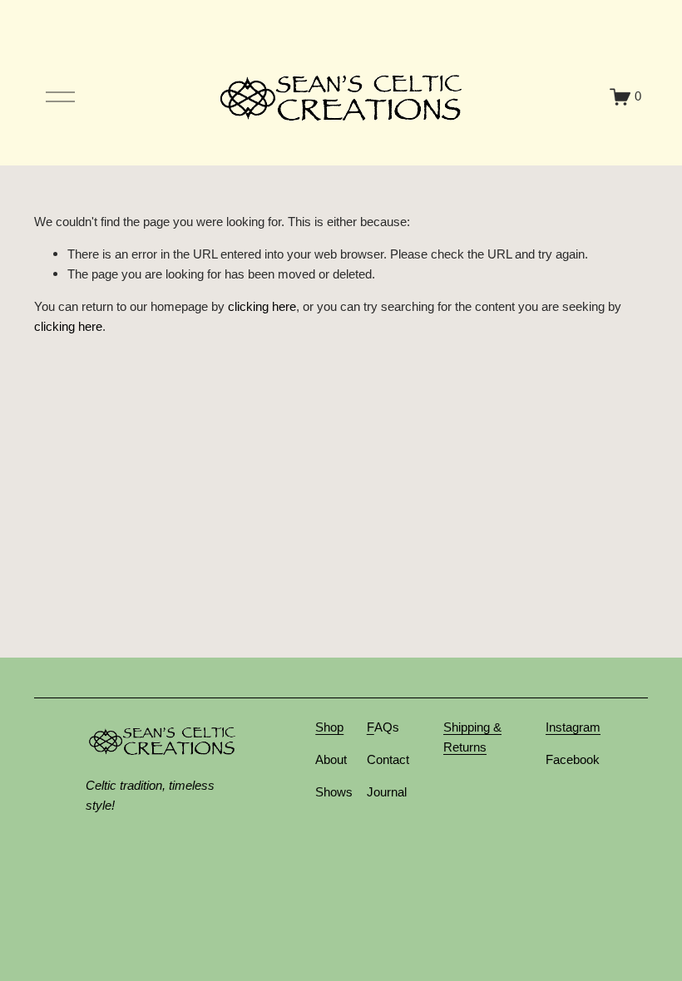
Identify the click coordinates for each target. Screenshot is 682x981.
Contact (388, 760)
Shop (329, 727)
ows (341, 792)
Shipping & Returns (472, 737)
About (331, 760)
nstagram (574, 727)
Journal (387, 792)
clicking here (262, 306)
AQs (386, 727)
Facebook (573, 760)
